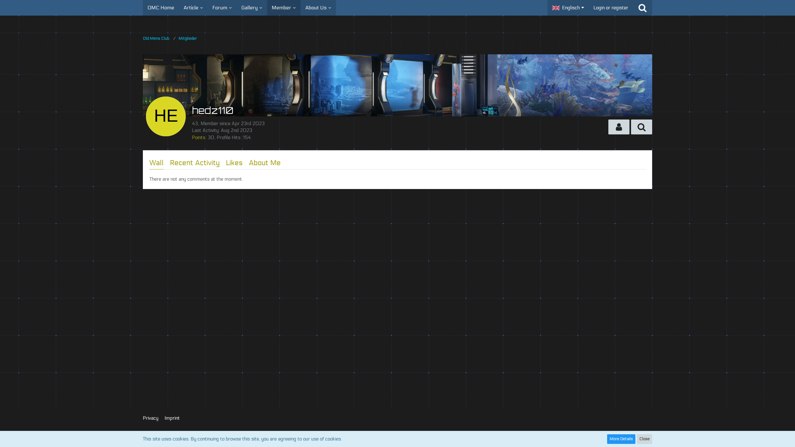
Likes (234, 163)
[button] (568, 8)
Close (644, 438)
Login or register (610, 8)
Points (198, 137)
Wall (156, 163)
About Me (265, 163)
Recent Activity (195, 163)
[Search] (642, 8)
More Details (621, 438)
